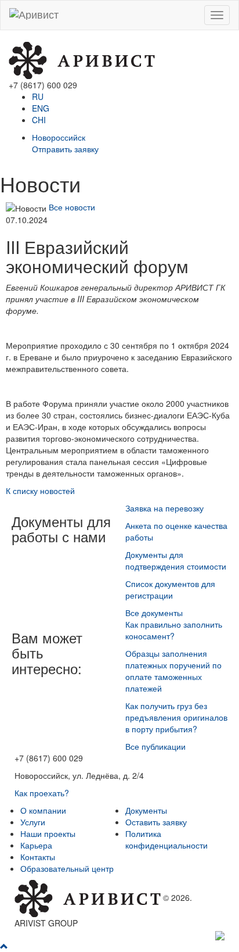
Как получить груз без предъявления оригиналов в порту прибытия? (176, 717)
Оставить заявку (156, 822)
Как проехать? (42, 793)
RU (38, 96)
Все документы (154, 612)
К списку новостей (40, 490)
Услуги (32, 822)
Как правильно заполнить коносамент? (173, 630)
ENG (40, 108)
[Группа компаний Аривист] (82, 59)
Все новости (72, 207)
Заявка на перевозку (164, 508)
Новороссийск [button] (58, 137)
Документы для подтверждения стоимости (175, 560)
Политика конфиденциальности (166, 839)
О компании (43, 810)
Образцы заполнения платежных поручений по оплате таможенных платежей (173, 670)
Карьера (36, 845)
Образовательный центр (67, 868)
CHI (39, 120)
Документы (146, 810)
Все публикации (155, 746)
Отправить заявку (65, 149)
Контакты (37, 856)
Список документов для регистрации (170, 589)
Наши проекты (47, 833)
